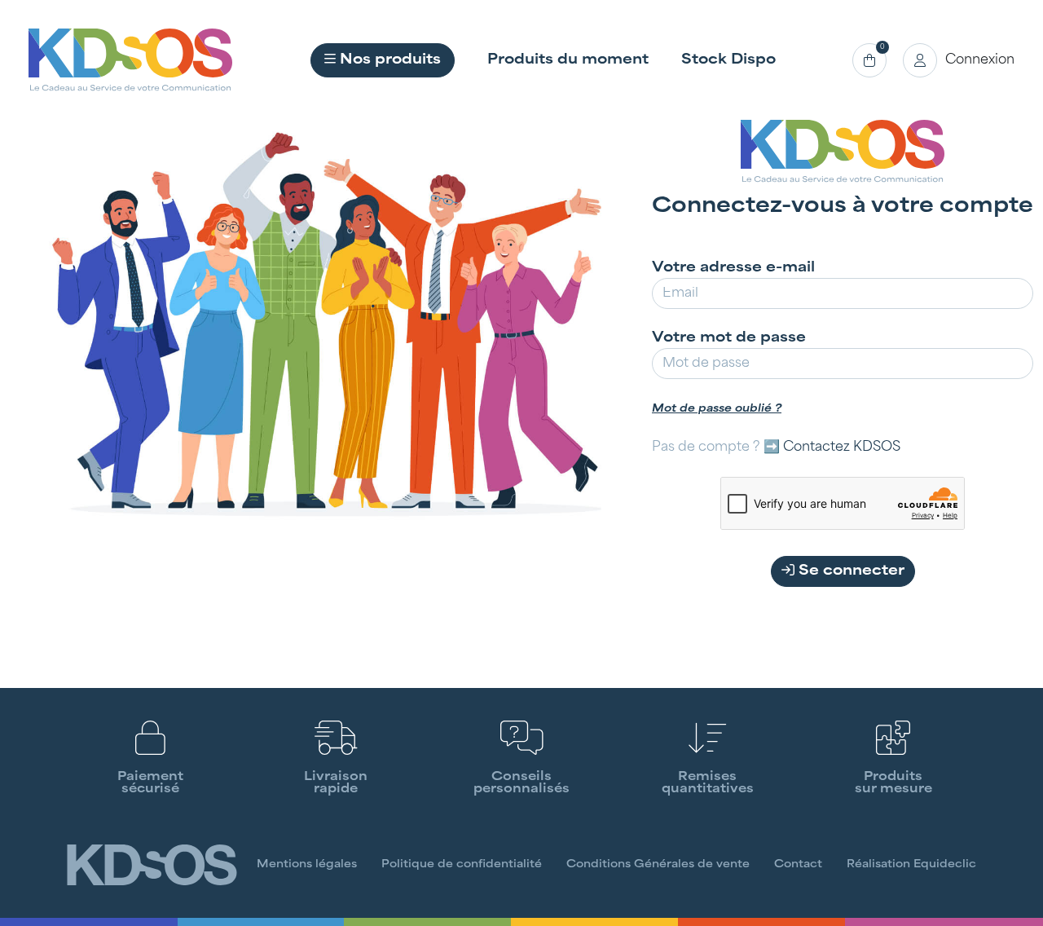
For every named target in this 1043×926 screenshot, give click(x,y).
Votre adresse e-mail (733, 268)
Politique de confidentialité (461, 865)
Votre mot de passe (729, 338)
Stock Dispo (728, 60)
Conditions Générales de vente (658, 865)
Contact (798, 865)
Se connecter (849, 571)
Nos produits (388, 60)
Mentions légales (307, 865)
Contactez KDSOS (841, 447)
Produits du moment (568, 60)
